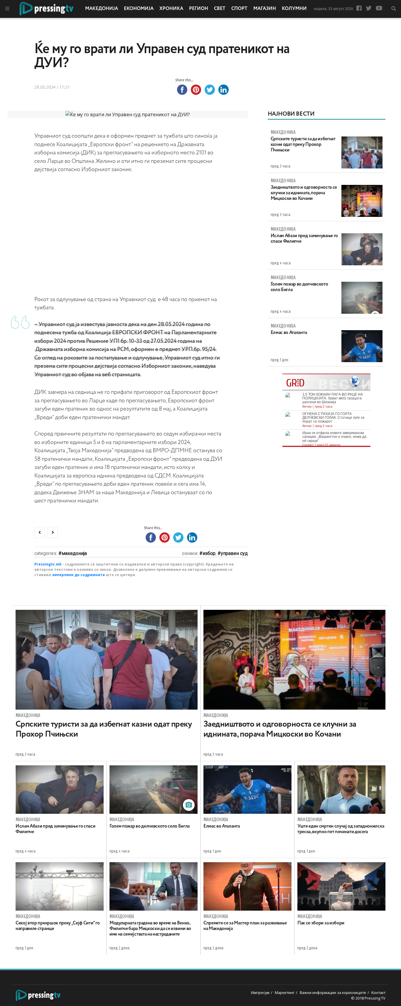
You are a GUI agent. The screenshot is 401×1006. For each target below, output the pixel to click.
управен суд (234, 553)
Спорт (239, 8)
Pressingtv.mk (48, 564)
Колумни (294, 8)
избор (209, 553)
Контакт (378, 992)
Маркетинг (284, 992)
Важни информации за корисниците (333, 992)
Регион (198, 8)
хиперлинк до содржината (78, 574)
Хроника (171, 8)
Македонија (101, 8)
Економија (139, 8)
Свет (219, 8)
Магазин (264, 8)
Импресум (260, 992)
